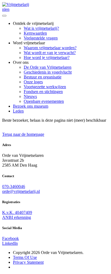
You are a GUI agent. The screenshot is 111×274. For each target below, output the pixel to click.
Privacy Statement (28, 262)
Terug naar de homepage (23, 134)
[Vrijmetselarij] (15, 4)
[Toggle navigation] (4, 15)
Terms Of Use (25, 257)
